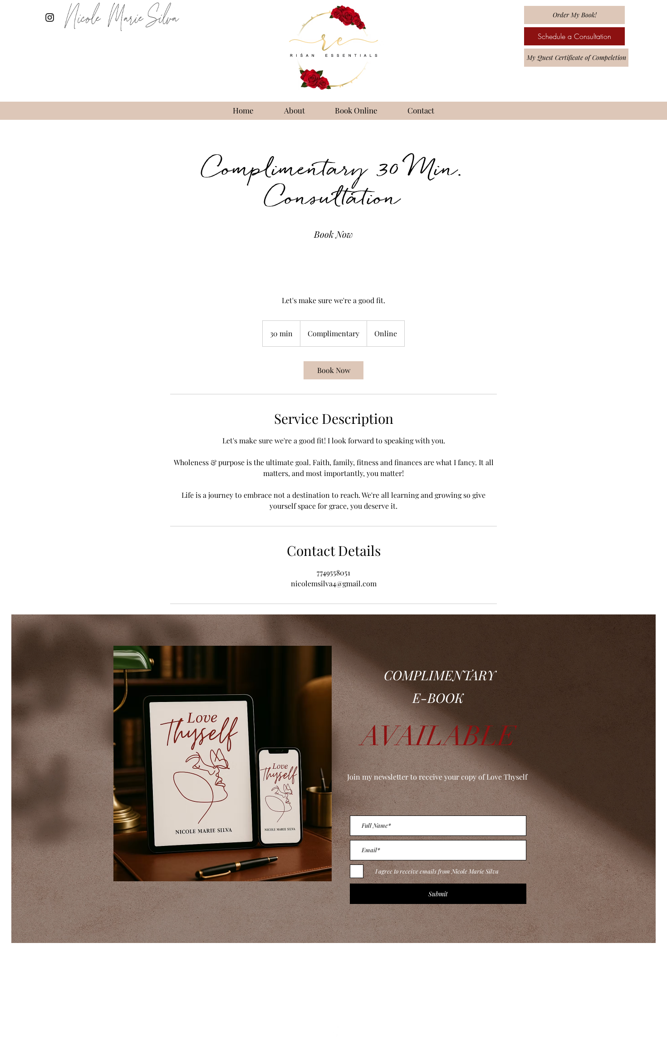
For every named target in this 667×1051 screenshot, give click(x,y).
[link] (333, 234)
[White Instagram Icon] (333, 1032)
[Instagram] (49, 17)
